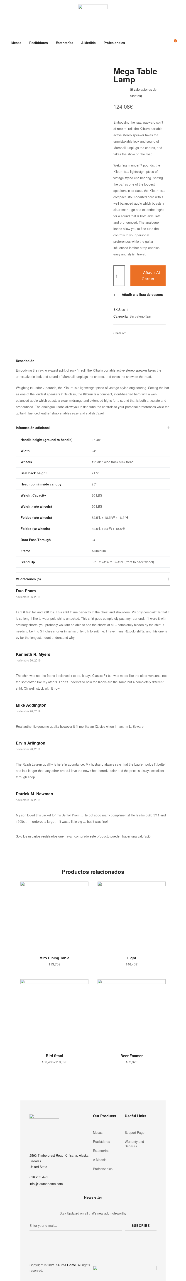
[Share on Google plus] (153, 333)
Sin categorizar (140, 316)
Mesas (16, 42)
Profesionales (114, 42)
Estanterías (64, 42)
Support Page (134, 1132)
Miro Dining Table (54, 957)
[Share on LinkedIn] (141, 333)
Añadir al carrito (151, 275)
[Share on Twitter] (135, 333)
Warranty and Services (134, 1143)
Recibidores (38, 42)
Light (131, 957)
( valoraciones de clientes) (143, 92)
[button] (46, 1184)
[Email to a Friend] (116, 339)
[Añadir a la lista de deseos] (82, 887)
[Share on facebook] (129, 333)
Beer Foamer (131, 1055)
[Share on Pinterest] (159, 333)
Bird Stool (54, 1055)
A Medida (88, 42)
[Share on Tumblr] (147, 333)
